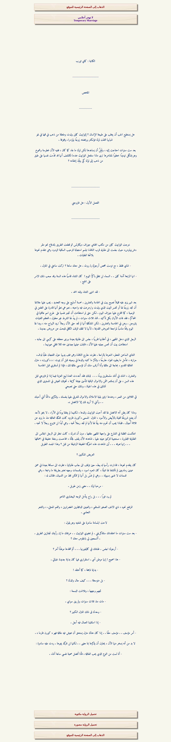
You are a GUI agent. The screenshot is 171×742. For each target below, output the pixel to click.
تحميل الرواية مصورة (85, 724)
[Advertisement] (85, 38)
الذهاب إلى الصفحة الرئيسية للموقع (85, 7)
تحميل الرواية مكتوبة (85, 714)
